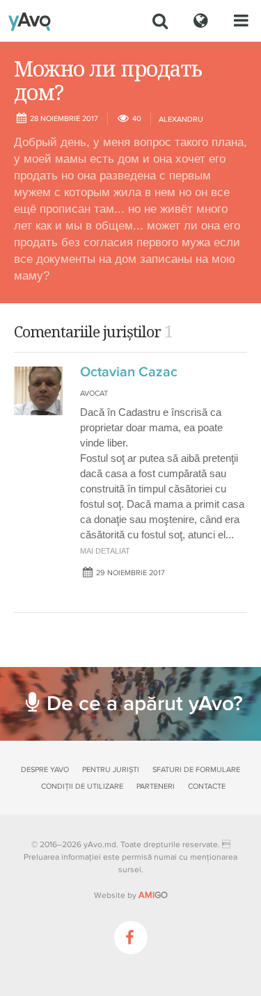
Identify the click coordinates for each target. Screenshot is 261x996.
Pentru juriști (110, 769)
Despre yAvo (45, 769)
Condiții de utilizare (82, 786)
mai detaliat (105, 551)
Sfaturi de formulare (196, 769)
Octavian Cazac (128, 372)
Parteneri (155, 786)
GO (153, 895)
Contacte (207, 786)
